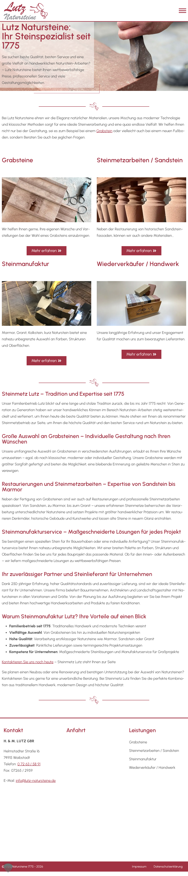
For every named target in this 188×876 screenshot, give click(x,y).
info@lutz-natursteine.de (36, 780)
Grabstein (104, 131)
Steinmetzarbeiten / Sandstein (154, 750)
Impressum (139, 866)
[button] (8, 868)
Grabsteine (138, 742)
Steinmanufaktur (142, 759)
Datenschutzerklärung (168, 866)
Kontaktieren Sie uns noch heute (27, 662)
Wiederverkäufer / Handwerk (152, 767)
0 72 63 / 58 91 (28, 764)
